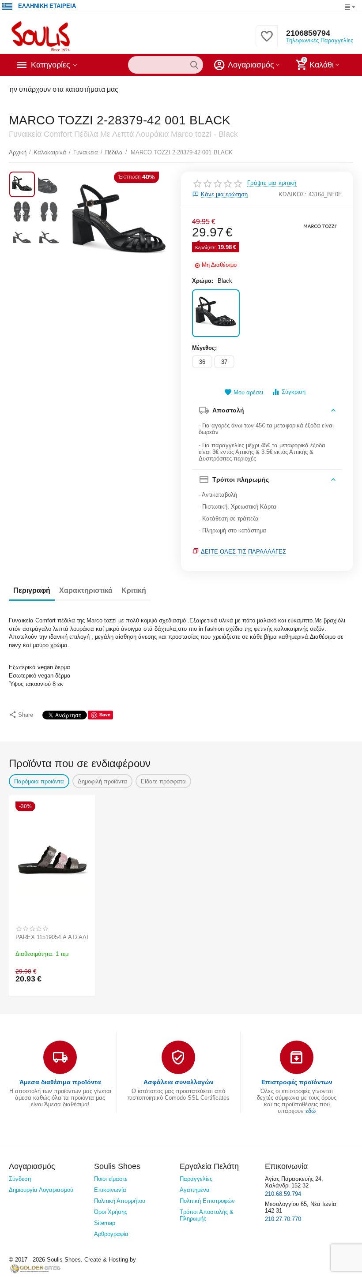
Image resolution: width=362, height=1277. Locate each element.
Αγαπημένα (195, 1190)
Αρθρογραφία (111, 1234)
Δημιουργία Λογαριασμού (41, 1190)
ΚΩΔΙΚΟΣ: (292, 194)
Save (104, 714)
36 (202, 362)
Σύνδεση (20, 1179)
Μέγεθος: (204, 348)
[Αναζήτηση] (194, 65)
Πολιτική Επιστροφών (207, 1201)
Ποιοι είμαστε (111, 1179)
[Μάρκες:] (320, 225)
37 (224, 362)
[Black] (216, 313)
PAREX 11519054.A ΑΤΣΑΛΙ (51, 937)
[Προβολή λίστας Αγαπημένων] (267, 41)
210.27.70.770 (283, 1219)
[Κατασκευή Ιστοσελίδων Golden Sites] (35, 1268)
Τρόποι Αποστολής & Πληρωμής (207, 1215)
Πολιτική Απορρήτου (119, 1201)
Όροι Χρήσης (110, 1212)
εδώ (310, 1111)
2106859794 (308, 33)
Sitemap (104, 1223)
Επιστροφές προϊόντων (296, 1082)
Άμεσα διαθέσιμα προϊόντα (60, 1082)
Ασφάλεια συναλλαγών (178, 1082)
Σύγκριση (293, 392)
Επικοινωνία (110, 1190)
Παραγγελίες (196, 1179)
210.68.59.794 (283, 1194)
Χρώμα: (202, 280)
